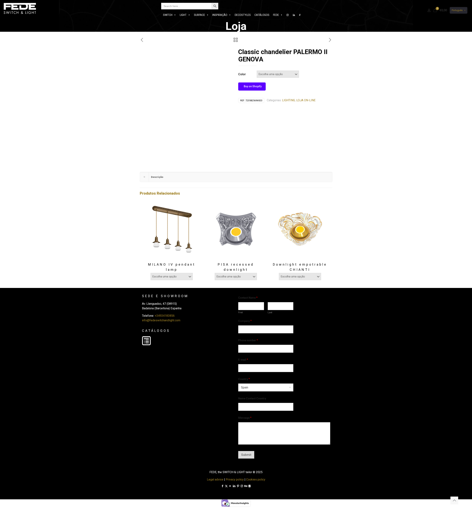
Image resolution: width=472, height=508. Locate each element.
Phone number (248, 340)
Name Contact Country (252, 398)
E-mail (243, 359)
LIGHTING (288, 100)
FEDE (276, 14)
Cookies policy (255, 479)
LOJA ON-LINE (305, 100)
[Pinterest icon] (238, 486)
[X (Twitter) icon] (226, 486)
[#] (287, 14)
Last (270, 312)
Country (244, 379)
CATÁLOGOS (261, 14)
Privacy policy (235, 479)
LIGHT (183, 14)
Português (457, 10)
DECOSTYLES (243, 14)
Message (244, 417)
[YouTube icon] (230, 486)
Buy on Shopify (252, 86)
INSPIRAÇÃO (219, 14)
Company (245, 320)
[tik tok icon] (249, 486)
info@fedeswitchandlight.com (161, 320)
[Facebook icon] (222, 486)
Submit (246, 455)
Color (242, 74)
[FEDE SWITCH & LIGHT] (20, 8)
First (240, 312)
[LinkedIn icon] (234, 486)
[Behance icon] (245, 486)
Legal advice (215, 479)
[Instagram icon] (241, 486)
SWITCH (167, 14)
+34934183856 (165, 315)
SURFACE (199, 14)
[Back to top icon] (454, 500)
